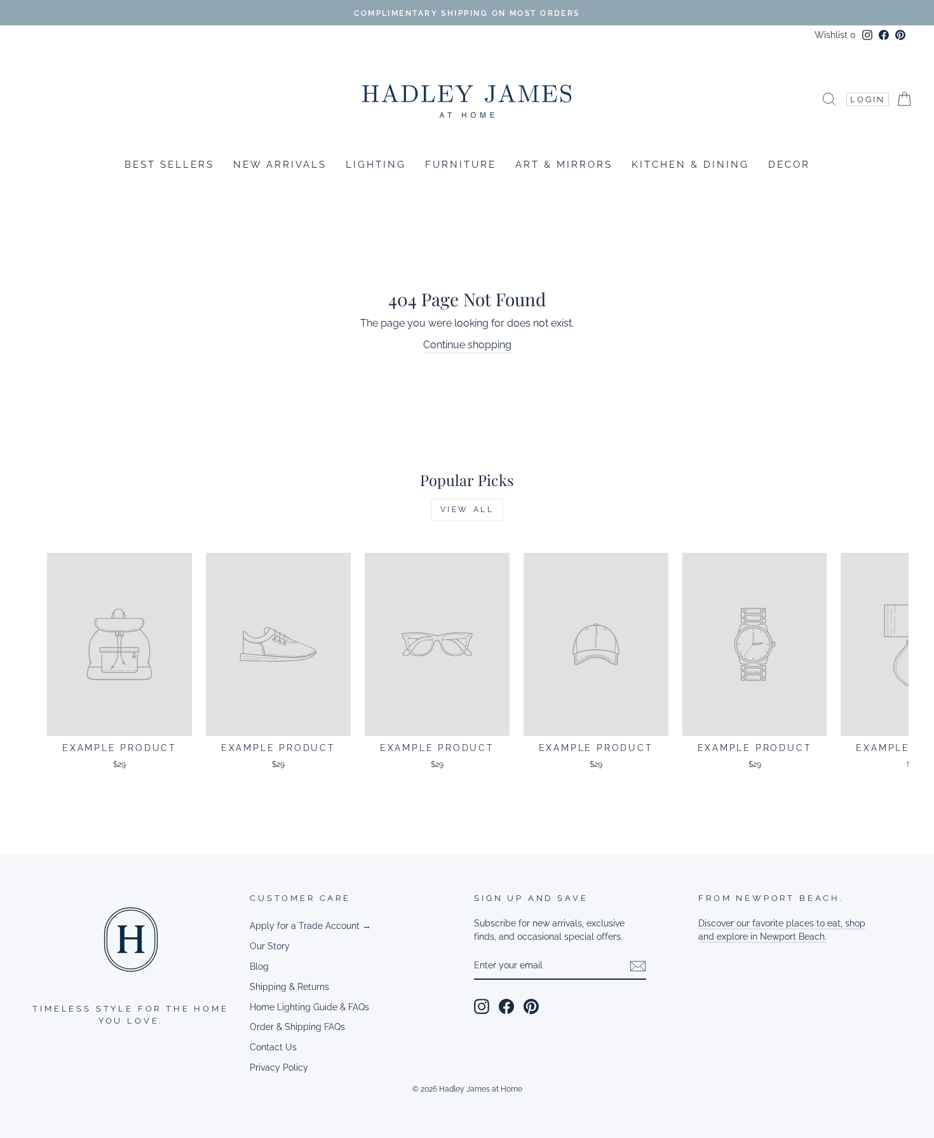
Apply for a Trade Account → (310, 926)
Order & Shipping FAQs (297, 1027)
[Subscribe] (638, 966)
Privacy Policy (279, 1067)
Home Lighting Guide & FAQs (309, 1007)
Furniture (460, 164)
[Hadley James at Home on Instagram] (481, 1006)
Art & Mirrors (564, 164)
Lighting (376, 164)
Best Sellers (169, 164)
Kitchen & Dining (690, 164)
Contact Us (273, 1047)
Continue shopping (467, 345)
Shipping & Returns (289, 987)
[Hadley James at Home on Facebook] (506, 1006)
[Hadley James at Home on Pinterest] (531, 1006)
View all (467, 509)
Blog (259, 966)
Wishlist (835, 35)
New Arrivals (280, 164)
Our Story (270, 946)
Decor (789, 164)
